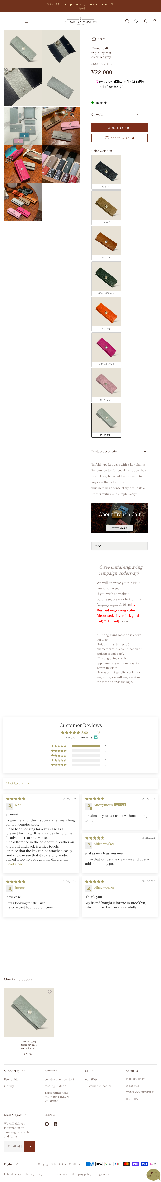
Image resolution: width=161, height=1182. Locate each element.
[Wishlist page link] (136, 21)
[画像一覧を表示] (155, 29)
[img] (15, 799)
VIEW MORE (119, 528)
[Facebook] (55, 1124)
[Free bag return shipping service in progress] (79, 6)
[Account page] (145, 21)
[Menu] (27, 21)
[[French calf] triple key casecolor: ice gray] (29, 1012)
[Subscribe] (29, 1146)
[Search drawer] (127, 21)
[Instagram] (47, 1124)
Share (101, 39)
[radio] (106, 172)
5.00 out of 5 (90, 732)
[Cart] (154, 21)
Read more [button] (14, 864)
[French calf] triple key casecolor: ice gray (29, 1045)
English (9, 1164)
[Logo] (80, 21)
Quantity (97, 114)
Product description (104, 451)
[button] (59, 746)
